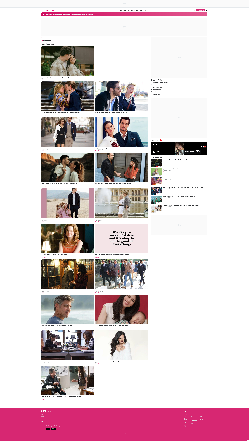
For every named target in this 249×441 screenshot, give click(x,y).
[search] (195, 10)
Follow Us (43, 425)
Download (43, 428)
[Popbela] (49, 10)
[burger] (207, 10)
